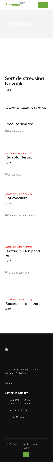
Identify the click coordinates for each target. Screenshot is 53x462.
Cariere (8, 383)
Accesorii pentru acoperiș (33, 108)
